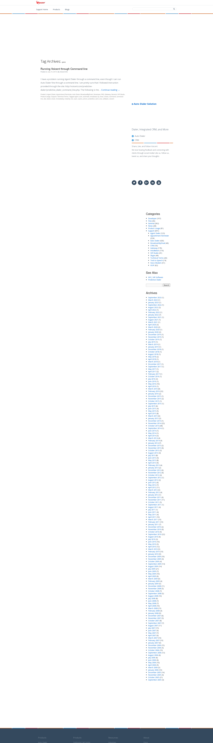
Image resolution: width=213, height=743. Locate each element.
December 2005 (154, 672)
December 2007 (154, 616)
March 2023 (153, 300)
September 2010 (154, 534)
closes (106, 96)
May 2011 (152, 514)
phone (85, 99)
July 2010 (151, 539)
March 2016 (153, 389)
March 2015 (153, 416)
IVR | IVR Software (155, 277)
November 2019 (154, 337)
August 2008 (153, 596)
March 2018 (153, 361)
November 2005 (154, 675)
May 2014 (152, 433)
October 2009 (153, 561)
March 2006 (153, 667)
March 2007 (153, 638)
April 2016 (152, 386)
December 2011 (154, 497)
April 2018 (152, 359)
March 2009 (153, 579)
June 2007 (152, 630)
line (72, 99)
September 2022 (154, 305)
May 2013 (152, 460)
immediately (60, 99)
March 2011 (153, 519)
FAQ (102, 94)
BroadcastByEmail (86, 94)
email (53, 99)
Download (142, 3)
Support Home (42, 9)
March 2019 (153, 344)
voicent (111, 99)
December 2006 (154, 645)
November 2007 (154, 618)
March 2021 (153, 322)
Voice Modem (155, 263)
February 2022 (154, 312)
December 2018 (154, 349)
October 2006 (153, 650)
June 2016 (152, 381)
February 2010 (154, 551)
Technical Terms (62, 96)
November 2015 (154, 398)
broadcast (93, 96)
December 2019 (154, 334)
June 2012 (152, 482)
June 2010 (152, 542)
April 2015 (152, 413)
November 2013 (154, 448)
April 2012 (152, 487)
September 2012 (154, 477)
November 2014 (154, 423)
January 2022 (153, 315)
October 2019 (153, 339)
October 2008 (153, 591)
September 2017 (154, 366)
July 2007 (151, 628)
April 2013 (152, 463)
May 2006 (152, 662)
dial (45, 99)
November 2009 (154, 559)
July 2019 (151, 342)
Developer (97, 94)
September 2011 (154, 505)
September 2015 (154, 403)
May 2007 (152, 633)
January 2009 (153, 583)
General (114, 94)
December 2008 (154, 586)
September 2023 (154, 297)
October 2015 (153, 401)
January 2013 (153, 468)
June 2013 (152, 458)
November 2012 (154, 472)
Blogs (67, 9)
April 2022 (152, 310)
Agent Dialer (51, 94)
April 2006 (152, 665)
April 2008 (152, 606)
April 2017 (152, 371)
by (98, 96)
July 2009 (151, 569)
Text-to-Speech (156, 260)
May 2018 (152, 357)
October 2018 (153, 352)
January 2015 (153, 418)
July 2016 (151, 379)
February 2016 (154, 391)
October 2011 (153, 502)
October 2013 (153, 450)
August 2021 (153, 320)
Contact (157, 3)
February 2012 (154, 492)
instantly (67, 99)
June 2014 (152, 431)
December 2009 (154, 556)
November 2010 (154, 529)
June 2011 (152, 512)
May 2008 (152, 603)
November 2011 (154, 500)
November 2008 (154, 588)
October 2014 (153, 426)
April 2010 (152, 546)
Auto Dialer (76, 94)
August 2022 (153, 307)
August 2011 (153, 507)
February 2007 (154, 640)
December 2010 (154, 527)
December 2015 (154, 396)
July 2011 (151, 509)
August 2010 (153, 537)
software (105, 99)
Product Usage (46, 96)
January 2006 (153, 670)
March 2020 (153, 327)
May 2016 (152, 384)
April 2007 (152, 635)
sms (100, 99)
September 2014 (154, 428)
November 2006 (154, 648)
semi (97, 99)
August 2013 (153, 453)
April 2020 (152, 324)
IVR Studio (121, 94)
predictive (91, 99)
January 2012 (153, 495)
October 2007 (153, 620)
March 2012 (153, 490)
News (150, 226)
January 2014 (153, 443)
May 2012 (152, 485)
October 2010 (153, 532)
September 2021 (154, 317)
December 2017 (154, 364)
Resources (113, 737)
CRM (137, 140)
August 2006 (153, 655)
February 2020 (154, 329)
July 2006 (151, 657)
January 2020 (153, 332)
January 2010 (153, 554)
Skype (152, 255)
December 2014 (154, 421)
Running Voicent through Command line (64, 69)
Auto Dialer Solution (144, 103)
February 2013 (154, 465)
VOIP (152, 265)
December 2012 (154, 470)
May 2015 (152, 411)
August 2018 (153, 354)
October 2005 (153, 677)
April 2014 (152, 435)
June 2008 (152, 601)
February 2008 (154, 611)
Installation (154, 250)
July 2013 (151, 455)
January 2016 (153, 394)
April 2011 (152, 517)
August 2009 (153, 566)
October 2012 (153, 475)
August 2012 (153, 480)
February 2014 (154, 440)
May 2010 (152, 544)
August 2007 (153, 625)
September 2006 (154, 652)
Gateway (108, 94)
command (112, 96)
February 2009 (154, 581)
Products (126, 3)
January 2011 (153, 524)
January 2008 (153, 613)
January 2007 (153, 643)
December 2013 (154, 445)
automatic (86, 96)
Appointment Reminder (64, 94)
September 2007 (154, 623)
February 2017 (154, 374)
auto (80, 96)
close (101, 96)
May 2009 (152, 574)
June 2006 (152, 660)
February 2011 (154, 522)
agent (77, 96)
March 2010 (153, 549)
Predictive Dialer (154, 280)
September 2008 (154, 593)
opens (80, 99)
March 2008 (153, 608)
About (146, 737)
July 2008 (151, 598)
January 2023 (153, 302)
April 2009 (152, 576)
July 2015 (151, 406)
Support (171, 3)
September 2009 (154, 564)
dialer (49, 99)
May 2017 (152, 369)
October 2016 (153, 376)
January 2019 (153, 347)
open (75, 99)
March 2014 (153, 438)
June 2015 (152, 408)
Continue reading (110, 90)
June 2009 (152, 571)
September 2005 (154, 680)
